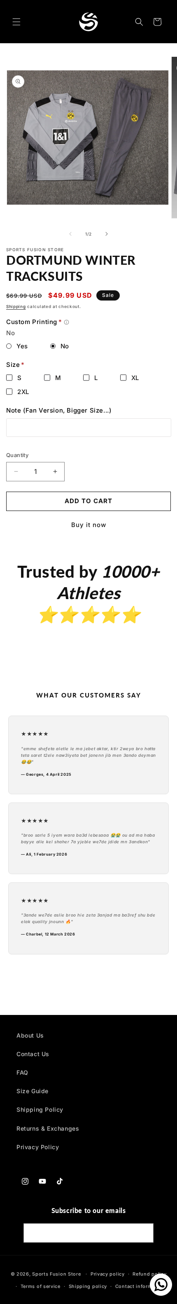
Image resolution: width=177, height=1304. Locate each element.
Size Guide (32, 1090)
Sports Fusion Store (56, 1274)
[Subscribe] (144, 1233)
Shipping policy (88, 1286)
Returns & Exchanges (47, 1128)
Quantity (17, 455)
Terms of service (41, 1286)
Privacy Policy (37, 1146)
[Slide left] (70, 234)
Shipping (16, 306)
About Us (30, 1035)
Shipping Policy (39, 1109)
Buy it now (88, 525)
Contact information (140, 1286)
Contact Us (32, 1053)
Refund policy (149, 1274)
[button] (16, 22)
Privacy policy (108, 1274)
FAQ (22, 1072)
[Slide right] (107, 234)
